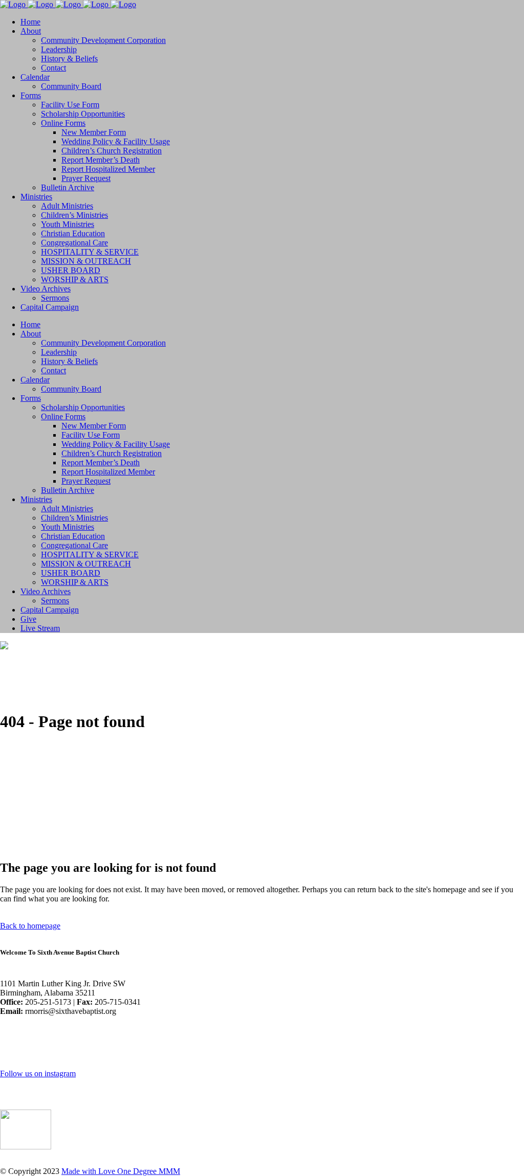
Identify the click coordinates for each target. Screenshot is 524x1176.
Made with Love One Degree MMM (120, 1171)
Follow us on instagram (38, 1073)
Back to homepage (30, 925)
